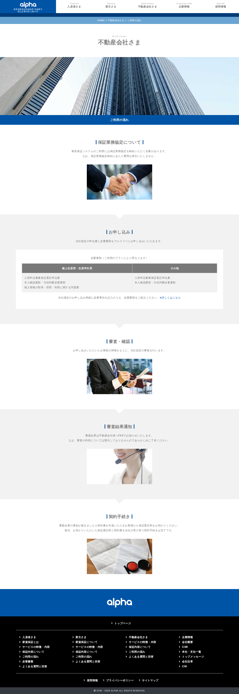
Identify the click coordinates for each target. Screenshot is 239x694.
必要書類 (27, 661)
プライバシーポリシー (120, 680)
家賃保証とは (30, 641)
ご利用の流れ (30, 656)
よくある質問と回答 (34, 666)
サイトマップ (150, 680)
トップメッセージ (193, 656)
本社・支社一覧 (191, 651)
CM (184, 666)
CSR (185, 646)
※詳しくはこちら (170, 297)
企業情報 (184, 5)
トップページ (122, 623)
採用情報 (220, 5)
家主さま (111, 5)
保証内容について (33, 651)
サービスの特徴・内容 (36, 646)
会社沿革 (187, 661)
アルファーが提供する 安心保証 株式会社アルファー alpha (28, 10)
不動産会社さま (147, 5)
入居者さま (74, 5)
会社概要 (187, 641)
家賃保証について (87, 641)
